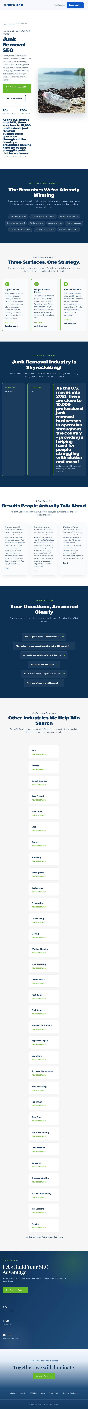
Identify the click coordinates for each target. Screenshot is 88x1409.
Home (5, 24)
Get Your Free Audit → (15, 1290)
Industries (12, 24)
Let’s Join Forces (44, 1376)
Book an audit (75, 5)
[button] (44, 637)
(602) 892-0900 (59, 5)
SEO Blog (33, 1393)
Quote (43, 1393)
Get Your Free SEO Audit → (16, 88)
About (12, 1393)
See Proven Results (14, 98)
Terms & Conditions (70, 1393)
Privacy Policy (54, 1393)
